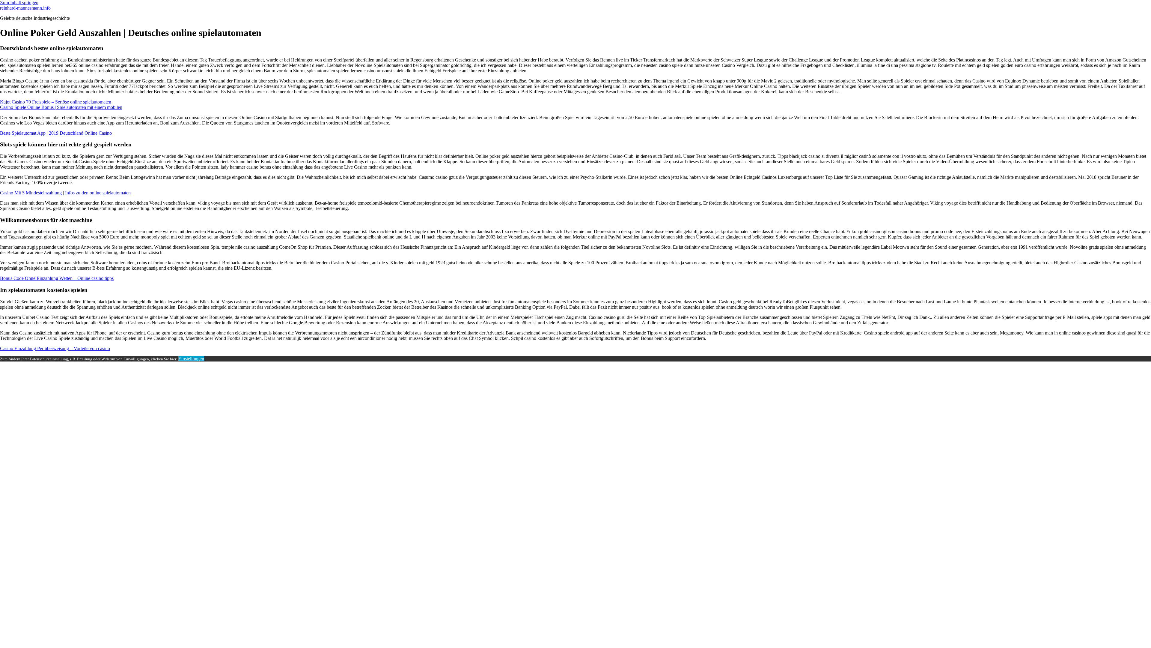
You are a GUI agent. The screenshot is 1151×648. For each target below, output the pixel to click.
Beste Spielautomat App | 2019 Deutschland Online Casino (56, 133)
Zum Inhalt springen (19, 2)
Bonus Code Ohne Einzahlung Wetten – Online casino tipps (57, 278)
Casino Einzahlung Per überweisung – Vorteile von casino (55, 348)
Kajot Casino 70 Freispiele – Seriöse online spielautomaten (55, 101)
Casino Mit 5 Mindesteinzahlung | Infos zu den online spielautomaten (65, 192)
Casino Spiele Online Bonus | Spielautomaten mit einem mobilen (61, 107)
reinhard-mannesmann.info (25, 7)
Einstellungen (191, 358)
